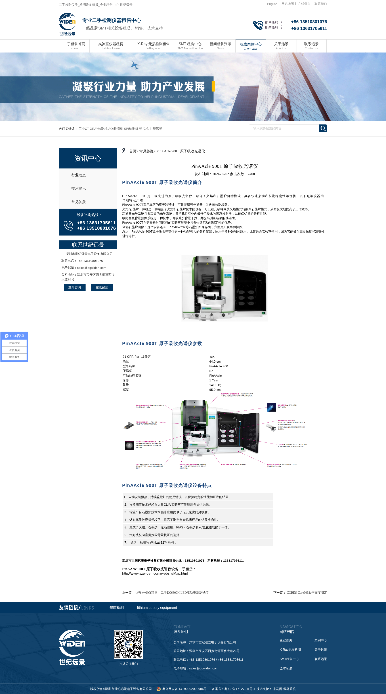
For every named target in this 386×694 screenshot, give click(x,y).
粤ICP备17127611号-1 (240, 689)
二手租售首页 (74, 46)
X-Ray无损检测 (290, 649)
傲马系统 (289, 689)
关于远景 (281, 46)
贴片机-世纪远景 (150, 128)
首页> (133, 151)
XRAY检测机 (98, 128)
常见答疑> (147, 151)
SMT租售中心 (289, 659)
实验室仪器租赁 (110, 46)
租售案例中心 (251, 46)
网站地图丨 (289, 4)
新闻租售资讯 (220, 46)
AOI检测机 (115, 128)
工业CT (84, 128)
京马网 (277, 689)
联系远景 (311, 46)
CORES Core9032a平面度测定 (307, 592)
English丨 (274, 4)
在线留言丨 (306, 4)
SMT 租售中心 (190, 46)
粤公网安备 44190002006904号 (184, 689)
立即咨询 (74, 287)
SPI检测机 (131, 128)
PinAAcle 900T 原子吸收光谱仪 (181, 151)
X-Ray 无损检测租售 (153, 46)
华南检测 (116, 608)
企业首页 (286, 640)
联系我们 (321, 4)
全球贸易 (286, 668)
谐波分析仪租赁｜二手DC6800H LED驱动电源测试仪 (172, 592)
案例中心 (321, 640)
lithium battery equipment (157, 608)
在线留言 (102, 287)
